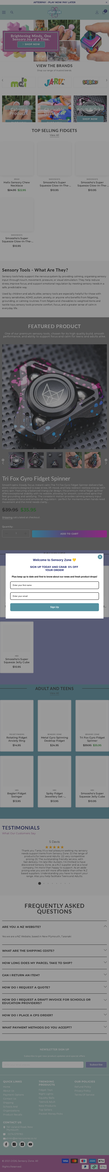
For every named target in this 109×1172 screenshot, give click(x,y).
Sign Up (54, 607)
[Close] (100, 556)
